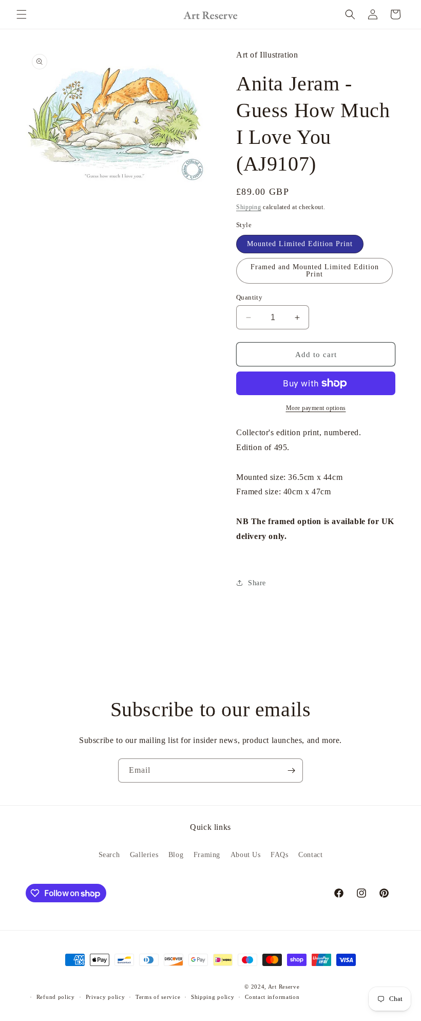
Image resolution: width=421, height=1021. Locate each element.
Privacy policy (105, 997)
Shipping (248, 207)
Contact (310, 855)
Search (109, 855)
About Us (246, 855)
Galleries (144, 855)
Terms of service (158, 997)
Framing (207, 855)
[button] (21, 14)
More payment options (316, 408)
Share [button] (257, 583)
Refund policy (55, 997)
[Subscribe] (291, 770)
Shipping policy (213, 997)
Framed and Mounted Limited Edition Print (315, 270)
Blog (175, 855)
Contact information (272, 997)
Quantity (249, 297)
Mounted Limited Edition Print (300, 244)
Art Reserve (284, 986)
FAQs (279, 855)
